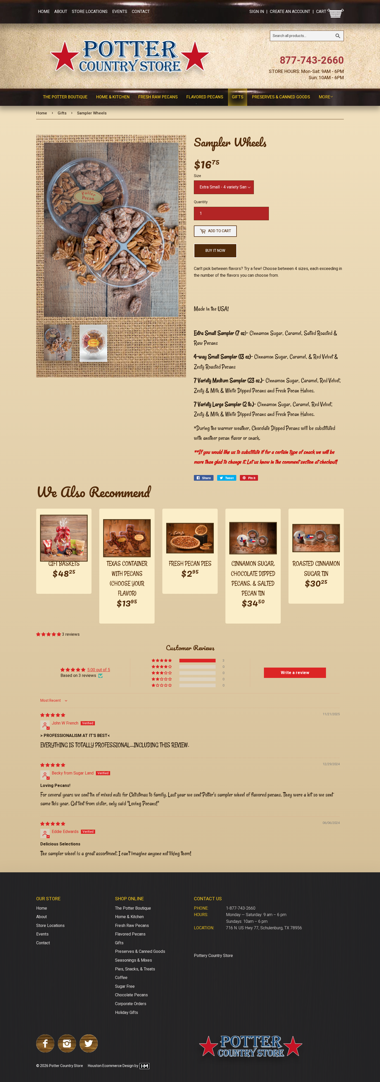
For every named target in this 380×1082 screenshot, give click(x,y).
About (60, 12)
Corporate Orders (130, 1004)
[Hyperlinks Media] (144, 1066)
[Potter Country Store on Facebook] (45, 1051)
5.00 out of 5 (98, 670)
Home (44, 12)
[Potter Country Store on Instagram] (67, 1051)
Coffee (121, 978)
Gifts (237, 97)
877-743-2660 (312, 60)
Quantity (201, 202)
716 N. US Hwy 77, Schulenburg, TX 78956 (264, 928)
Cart (321, 12)
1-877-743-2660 (240, 908)
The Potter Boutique (65, 97)
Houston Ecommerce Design (111, 1066)
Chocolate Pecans (131, 995)
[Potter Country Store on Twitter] (89, 1051)
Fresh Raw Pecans (158, 97)
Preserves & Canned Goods (281, 97)
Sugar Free (125, 986)
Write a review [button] (295, 673)
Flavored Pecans (204, 97)
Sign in (256, 12)
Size (197, 176)
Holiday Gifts (126, 1013)
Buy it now (215, 250)
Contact (141, 12)
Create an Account (290, 12)
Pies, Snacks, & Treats (135, 969)
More (324, 97)
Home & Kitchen (113, 97)
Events (119, 12)
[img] (52, 715)
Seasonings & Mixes (133, 960)
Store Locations (90, 12)
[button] (49, 634)
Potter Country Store (66, 1066)
